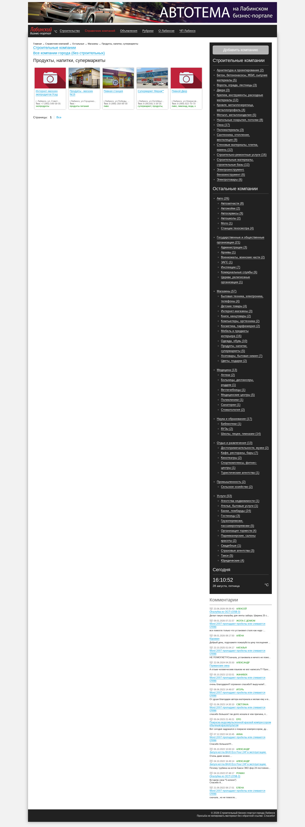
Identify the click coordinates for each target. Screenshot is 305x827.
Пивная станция (113, 91)
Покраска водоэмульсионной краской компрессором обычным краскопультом (240, 724)
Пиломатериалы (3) (230, 129)
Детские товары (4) (234, 306)
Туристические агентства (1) (240, 472)
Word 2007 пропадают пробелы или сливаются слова (237, 625)
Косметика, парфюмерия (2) (240, 326)
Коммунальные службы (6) (239, 272)
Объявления (128, 30)
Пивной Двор (179, 91)
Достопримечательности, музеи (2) (245, 447)
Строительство (70, 30)
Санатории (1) (230, 404)
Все (58, 117)
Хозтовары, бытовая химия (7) (241, 355)
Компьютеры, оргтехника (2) (240, 321)
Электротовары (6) (229, 179)
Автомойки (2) (230, 208)
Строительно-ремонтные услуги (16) (242, 154)
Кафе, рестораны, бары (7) (239, 452)
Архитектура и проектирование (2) (240, 70)
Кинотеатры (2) (231, 457)
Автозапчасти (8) (232, 203)
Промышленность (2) (231, 481)
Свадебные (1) (231, 545)
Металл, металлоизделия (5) (236, 114)
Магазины (93, 43)
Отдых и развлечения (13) (235, 442)
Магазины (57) (227, 291)
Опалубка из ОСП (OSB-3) (225, 611)
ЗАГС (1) (227, 262)
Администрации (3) (234, 247)
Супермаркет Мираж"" (151, 91)
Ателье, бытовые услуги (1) (239, 505)
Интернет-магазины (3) (237, 311)
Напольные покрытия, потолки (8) (240, 119)
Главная (37, 43)
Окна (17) (223, 124)
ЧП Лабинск (187, 30)
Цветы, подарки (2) (234, 360)
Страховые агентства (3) (237, 550)
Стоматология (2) (233, 409)
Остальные (78, 43)
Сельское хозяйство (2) (237, 486)
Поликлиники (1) (232, 399)
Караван (215, 638)
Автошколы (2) (231, 218)
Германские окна (219, 665)
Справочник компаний (100, 30)
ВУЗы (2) (227, 428)
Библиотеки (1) (231, 423)
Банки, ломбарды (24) (236, 510)
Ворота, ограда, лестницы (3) (237, 85)
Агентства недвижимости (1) (240, 500)
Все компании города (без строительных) (69, 53)
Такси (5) (227, 555)
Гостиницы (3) (230, 515)
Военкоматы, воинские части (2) (243, 257)
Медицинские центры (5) (238, 394)
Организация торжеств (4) (238, 530)
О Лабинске (166, 30)
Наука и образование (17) (234, 418)
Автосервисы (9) (232, 213)
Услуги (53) (224, 495)
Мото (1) (227, 223)
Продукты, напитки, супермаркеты (120, 43)
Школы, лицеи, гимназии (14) (241, 433)
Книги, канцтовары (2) (236, 316)
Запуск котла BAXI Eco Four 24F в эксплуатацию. (238, 752)
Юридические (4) (232, 560)
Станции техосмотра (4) (237, 228)
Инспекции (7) (230, 267)
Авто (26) (223, 198)
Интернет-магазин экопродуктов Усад (47, 93)
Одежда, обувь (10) (234, 340)
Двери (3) (223, 90)
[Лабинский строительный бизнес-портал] (41, 31)
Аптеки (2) (228, 374)
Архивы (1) (228, 252)
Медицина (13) (227, 369)
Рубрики (148, 30)
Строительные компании (54, 48)
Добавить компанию (240, 50)
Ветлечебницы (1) (233, 389)
